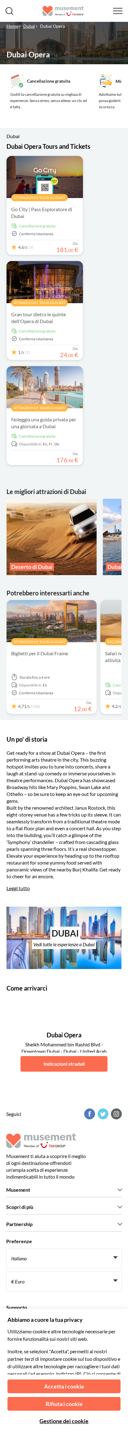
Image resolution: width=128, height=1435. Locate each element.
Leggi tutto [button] (18, 888)
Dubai (29, 26)
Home (12, 26)
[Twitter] (102, 1114)
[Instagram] (115, 1114)
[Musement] (63, 11)
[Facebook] (89, 1114)
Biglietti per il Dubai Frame (39, 653)
